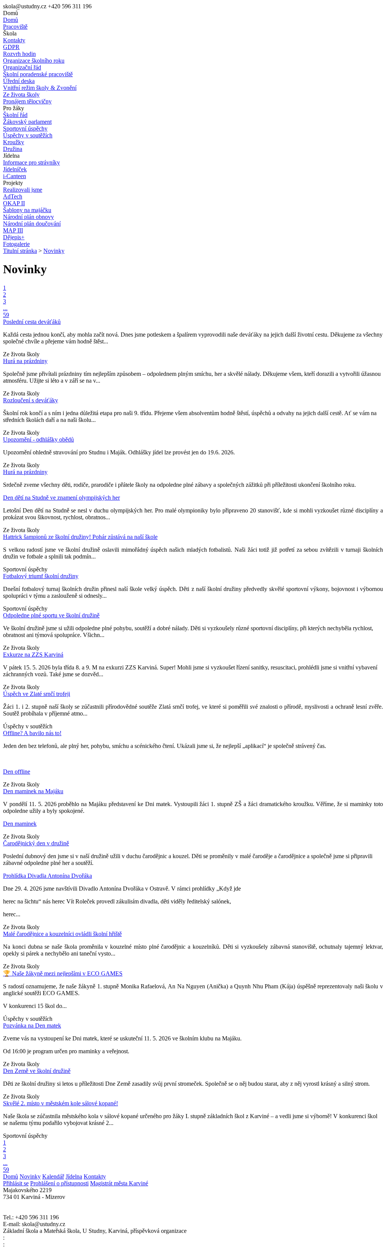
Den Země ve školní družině (36, 1071)
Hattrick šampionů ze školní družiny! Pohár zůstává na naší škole (80, 537)
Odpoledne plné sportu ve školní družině (51, 615)
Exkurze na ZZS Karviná (33, 654)
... (5, 308)
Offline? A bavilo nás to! (32, 733)
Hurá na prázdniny (25, 361)
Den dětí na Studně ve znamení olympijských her (61, 497)
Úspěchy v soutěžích (27, 726)
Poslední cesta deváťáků (32, 322)
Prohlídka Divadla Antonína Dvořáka (47, 875)
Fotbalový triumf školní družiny (40, 576)
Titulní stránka (20, 251)
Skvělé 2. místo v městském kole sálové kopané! (60, 1103)
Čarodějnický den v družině (36, 843)
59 (6, 315)
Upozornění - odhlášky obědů (38, 439)
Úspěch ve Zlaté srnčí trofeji (36, 694)
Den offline (16, 771)
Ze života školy (21, 354)
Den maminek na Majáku (33, 791)
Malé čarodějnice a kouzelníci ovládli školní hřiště (62, 934)
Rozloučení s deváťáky (30, 400)
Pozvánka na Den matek (32, 1025)
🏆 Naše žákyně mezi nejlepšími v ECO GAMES (63, 973)
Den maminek (20, 823)
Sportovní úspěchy (25, 569)
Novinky (53, 251)
